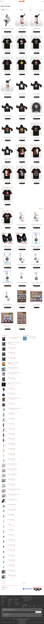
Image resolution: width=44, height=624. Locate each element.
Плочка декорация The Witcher (12, 357)
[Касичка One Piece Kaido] (4, 405)
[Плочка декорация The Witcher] (4, 359)
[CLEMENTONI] (27, 589)
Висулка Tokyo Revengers (8, 264)
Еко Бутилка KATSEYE (11, 413)
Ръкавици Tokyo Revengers (7, 246)
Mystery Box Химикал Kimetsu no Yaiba (13, 494)
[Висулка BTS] (4, 526)
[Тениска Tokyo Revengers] (22, 42)
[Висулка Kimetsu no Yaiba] (4, 541)
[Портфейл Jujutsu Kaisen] (4, 572)
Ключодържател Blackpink (11, 443)
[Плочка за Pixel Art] (25, 338)
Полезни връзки (17, 602)
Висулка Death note (10, 534)
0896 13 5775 (28, 600)
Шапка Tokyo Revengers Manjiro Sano (36, 115)
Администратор (17, 604)
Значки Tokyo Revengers (22, 304)
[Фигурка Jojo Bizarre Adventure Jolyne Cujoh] (4, 400)
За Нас (2, 602)
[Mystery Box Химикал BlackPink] (4, 470)
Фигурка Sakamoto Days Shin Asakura (13, 367)
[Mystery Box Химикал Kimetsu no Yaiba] (4, 496)
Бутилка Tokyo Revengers (22, 28)
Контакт (9, 603)
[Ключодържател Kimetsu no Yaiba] (4, 501)
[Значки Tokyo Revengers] (22, 296)
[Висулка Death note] (4, 536)
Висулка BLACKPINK (11, 514)
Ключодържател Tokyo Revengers (22, 224)
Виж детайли (8, 74)
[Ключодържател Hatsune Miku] (4, 506)
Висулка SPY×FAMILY (11, 519)
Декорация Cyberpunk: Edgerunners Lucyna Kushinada (14, 343)
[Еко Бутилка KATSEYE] (4, 415)
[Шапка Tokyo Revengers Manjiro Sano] (36, 107)
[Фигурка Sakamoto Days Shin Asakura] (4, 369)
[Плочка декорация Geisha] (4, 354)
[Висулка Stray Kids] (4, 531)
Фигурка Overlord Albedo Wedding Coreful (14, 372)
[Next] (41, 338)
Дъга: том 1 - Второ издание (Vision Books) (14, 337)
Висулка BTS (9, 524)
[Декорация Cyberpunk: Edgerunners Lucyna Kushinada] (4, 344)
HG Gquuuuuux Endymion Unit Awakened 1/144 (14, 408)
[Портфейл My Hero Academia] (4, 577)
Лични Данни (17, 599)
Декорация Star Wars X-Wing (12, 347)
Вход (2, 604)
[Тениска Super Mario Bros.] (7, 42)
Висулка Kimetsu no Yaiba (11, 539)
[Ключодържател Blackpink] (4, 445)
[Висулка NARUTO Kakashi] (4, 561)
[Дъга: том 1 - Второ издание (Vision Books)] (4, 339)
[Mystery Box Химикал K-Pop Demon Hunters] (4, 491)
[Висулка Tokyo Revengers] (7, 258)
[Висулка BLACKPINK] (4, 516)
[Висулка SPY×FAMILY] (4, 521)
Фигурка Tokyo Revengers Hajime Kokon (7, 28)
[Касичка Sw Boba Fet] (4, 389)
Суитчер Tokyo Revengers (22, 93)
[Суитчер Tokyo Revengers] (22, 85)
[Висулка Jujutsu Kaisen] (4, 566)
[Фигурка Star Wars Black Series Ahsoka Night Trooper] (4, 384)
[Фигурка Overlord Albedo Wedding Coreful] (4, 374)
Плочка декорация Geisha (11, 352)
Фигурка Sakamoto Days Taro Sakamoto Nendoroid (13, 363)
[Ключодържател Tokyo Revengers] (22, 216)
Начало (2, 599)
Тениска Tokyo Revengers (7, 71)
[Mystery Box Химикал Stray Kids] (4, 465)
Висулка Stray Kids (10, 529)
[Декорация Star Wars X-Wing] (4, 349)
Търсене (9, 605)
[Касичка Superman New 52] (4, 394)
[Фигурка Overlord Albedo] (4, 379)
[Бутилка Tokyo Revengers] (21, 20)
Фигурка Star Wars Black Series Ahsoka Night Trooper (14, 383)
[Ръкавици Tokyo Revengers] (7, 238)
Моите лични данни (22, 621)
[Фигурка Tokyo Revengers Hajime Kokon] (7, 20)
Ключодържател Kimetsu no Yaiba (12, 499)
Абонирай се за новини (5, 587)
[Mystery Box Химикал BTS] (4, 480)
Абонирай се (4, 580)
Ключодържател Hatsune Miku (12, 504)
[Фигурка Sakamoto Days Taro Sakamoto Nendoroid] (4, 364)
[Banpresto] (37, 589)
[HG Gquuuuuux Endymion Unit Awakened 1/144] (4, 410)
